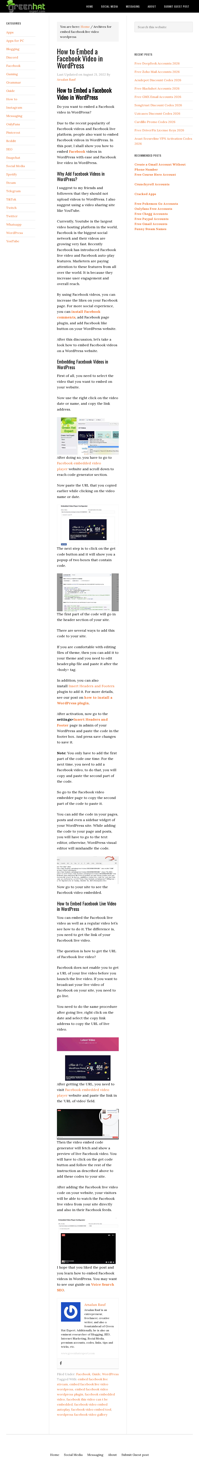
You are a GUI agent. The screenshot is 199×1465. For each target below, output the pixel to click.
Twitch (11, 208)
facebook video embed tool (91, 1409)
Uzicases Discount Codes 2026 (157, 113)
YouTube (12, 241)
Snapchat (13, 158)
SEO (9, 149)
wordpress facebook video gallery (82, 1414)
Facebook (83, 1374)
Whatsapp (13, 224)
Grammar (13, 82)
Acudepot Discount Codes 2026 (157, 80)
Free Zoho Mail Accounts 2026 (157, 72)
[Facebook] (61, 1363)
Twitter (12, 216)
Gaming (12, 74)
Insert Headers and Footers (91, 686)
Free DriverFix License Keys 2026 (159, 130)
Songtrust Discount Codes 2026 (158, 105)
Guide (96, 1374)
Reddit (11, 141)
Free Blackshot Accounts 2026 (156, 88)
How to (11, 99)
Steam (11, 183)
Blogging (12, 49)
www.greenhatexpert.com (78, 1353)
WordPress (110, 1374)
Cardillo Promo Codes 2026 (154, 122)
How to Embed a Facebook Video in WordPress (80, 58)
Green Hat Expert (35, 6)
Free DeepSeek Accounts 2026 (157, 63)
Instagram (14, 107)
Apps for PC (15, 41)
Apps (10, 32)
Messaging (14, 116)
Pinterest (13, 132)
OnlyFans (13, 124)
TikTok (11, 199)
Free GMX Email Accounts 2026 (157, 97)
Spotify (11, 174)
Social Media (15, 166)
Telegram (13, 191)
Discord (12, 57)
